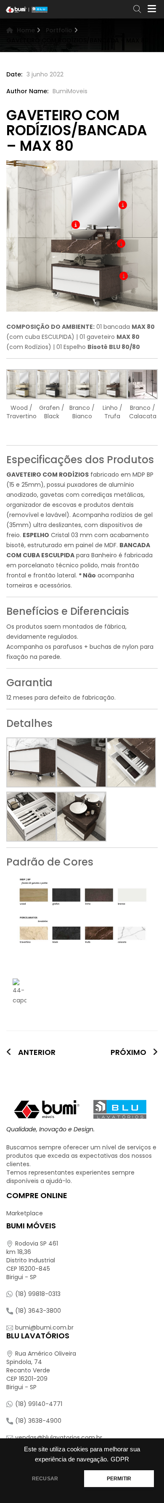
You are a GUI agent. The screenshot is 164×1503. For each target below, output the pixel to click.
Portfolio (59, 30)
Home (26, 30)
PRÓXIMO (128, 1052)
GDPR (120, 1459)
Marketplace (24, 1213)
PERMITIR (119, 1479)
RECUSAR (45, 1479)
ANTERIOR (37, 1052)
